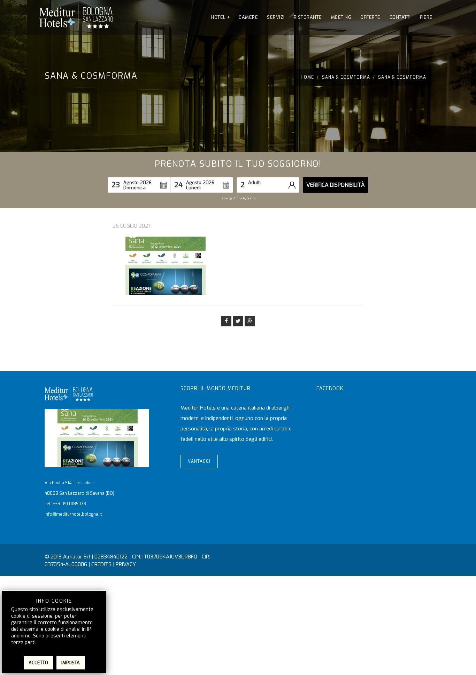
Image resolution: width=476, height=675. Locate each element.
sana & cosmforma (346, 77)
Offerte (370, 17)
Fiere (426, 17)
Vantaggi (199, 461)
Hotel (220, 17)
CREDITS (101, 564)
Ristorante (308, 17)
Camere (248, 17)
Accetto (38, 663)
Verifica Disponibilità (335, 185)
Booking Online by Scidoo (238, 198)
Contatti (400, 17)
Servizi (276, 17)
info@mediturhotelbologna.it (73, 514)
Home (307, 77)
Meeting (341, 17)
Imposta (70, 663)
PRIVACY (126, 564)
